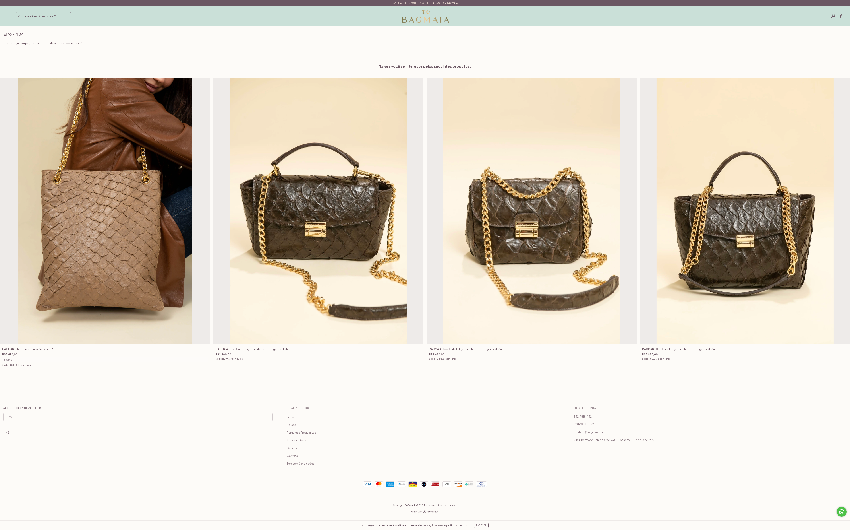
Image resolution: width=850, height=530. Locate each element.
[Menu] (8, 16)
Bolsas (291, 425)
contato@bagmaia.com (589, 432)
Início (290, 417)
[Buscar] (67, 16)
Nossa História (296, 440)
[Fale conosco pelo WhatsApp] (842, 512)
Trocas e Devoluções (301, 463)
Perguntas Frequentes (301, 432)
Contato (292, 456)
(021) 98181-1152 (584, 424)
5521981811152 (583, 416)
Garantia (292, 448)
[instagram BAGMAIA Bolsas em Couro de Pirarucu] (7, 432)
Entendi (481, 525)
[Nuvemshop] (425, 512)
